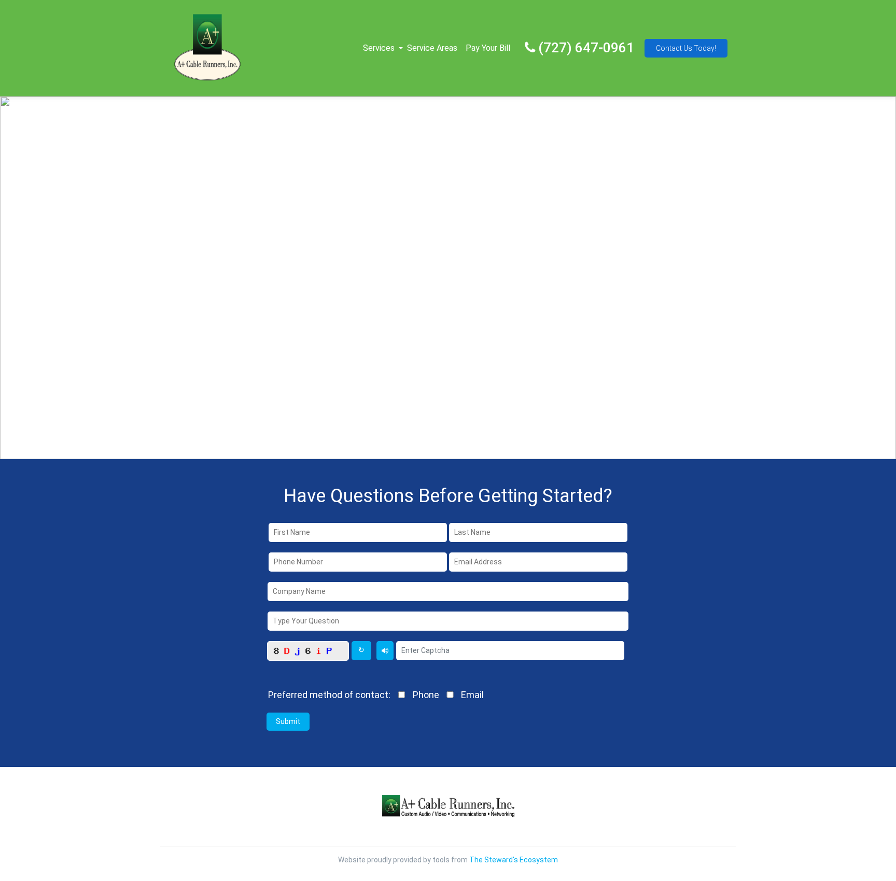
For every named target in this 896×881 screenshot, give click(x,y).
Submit (288, 721)
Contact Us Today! (686, 48)
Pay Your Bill (488, 48)
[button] (401, 48)
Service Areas (432, 48)
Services (379, 48)
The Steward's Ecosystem (513, 860)
